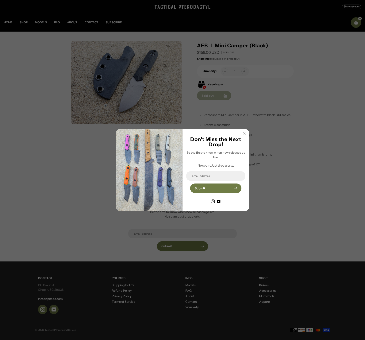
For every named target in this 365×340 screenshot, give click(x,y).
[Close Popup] (244, 133)
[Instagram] (213, 201)
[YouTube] (219, 201)
